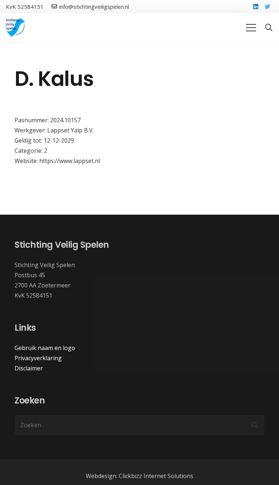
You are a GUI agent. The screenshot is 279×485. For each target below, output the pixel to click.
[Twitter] (267, 6)
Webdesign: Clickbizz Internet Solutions (139, 476)
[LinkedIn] (256, 6)
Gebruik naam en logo (45, 348)
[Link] (16, 28)
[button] (269, 28)
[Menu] (251, 28)
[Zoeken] (254, 425)
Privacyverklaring (38, 358)
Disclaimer (29, 368)
